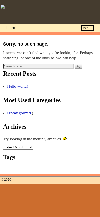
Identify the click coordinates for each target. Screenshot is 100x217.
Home (10, 28)
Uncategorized (19, 113)
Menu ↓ (88, 28)
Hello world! (17, 86)
